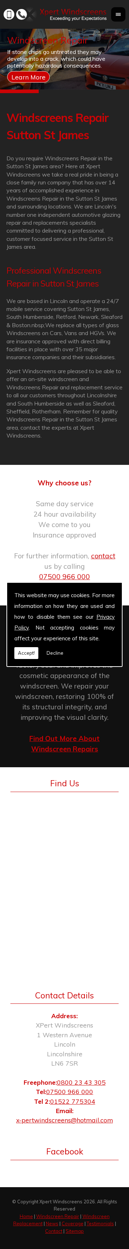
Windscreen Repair (57, 1216)
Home (26, 1216)
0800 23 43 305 (81, 1082)
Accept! (26, 653)
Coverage (72, 1223)
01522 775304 (72, 1101)
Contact (53, 1231)
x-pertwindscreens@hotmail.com (64, 1120)
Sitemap (75, 1231)
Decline (55, 653)
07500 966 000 (64, 576)
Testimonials (100, 1223)
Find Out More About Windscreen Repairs (64, 743)
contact (103, 556)
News (52, 1223)
